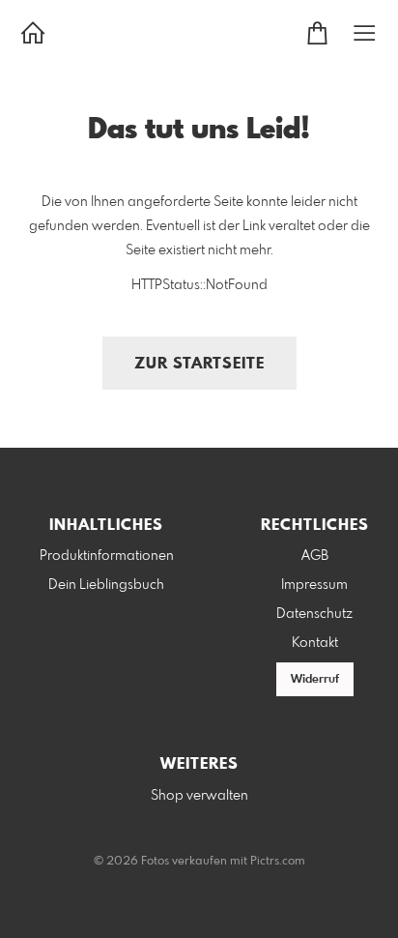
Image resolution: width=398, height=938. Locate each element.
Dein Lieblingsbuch (106, 585)
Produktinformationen (107, 556)
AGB (314, 556)
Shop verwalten (199, 796)
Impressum (314, 585)
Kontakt (315, 643)
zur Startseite (199, 364)
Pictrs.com (277, 861)
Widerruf (315, 680)
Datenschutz (314, 614)
